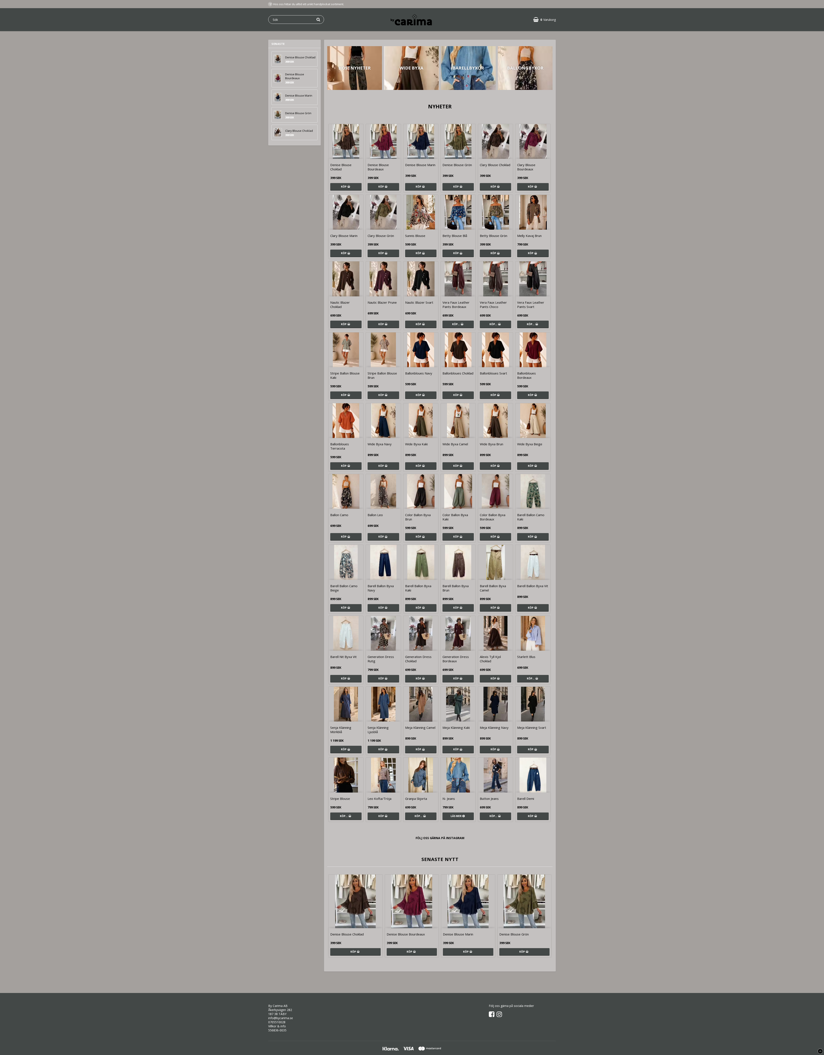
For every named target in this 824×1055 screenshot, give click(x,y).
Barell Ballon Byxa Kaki (418, 588)
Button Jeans (489, 798)
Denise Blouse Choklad (300, 57)
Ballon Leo (375, 515)
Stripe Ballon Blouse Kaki (345, 375)
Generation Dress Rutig (381, 659)
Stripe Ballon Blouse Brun (382, 375)
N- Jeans (448, 798)
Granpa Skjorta (416, 798)
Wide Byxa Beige (529, 444)
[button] (544, 19)
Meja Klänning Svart (531, 727)
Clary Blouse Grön (381, 235)
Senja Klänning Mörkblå (340, 729)
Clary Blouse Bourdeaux (526, 167)
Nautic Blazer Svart (419, 302)
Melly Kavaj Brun (529, 235)
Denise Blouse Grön (298, 113)
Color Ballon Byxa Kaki (455, 517)
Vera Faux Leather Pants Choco (493, 304)
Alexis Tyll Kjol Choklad (490, 659)
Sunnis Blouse (415, 235)
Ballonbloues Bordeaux (526, 375)
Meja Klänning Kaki (456, 727)
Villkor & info (277, 1026)
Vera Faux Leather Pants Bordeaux (456, 304)
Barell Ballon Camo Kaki (530, 517)
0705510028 (276, 1022)
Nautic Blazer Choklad (340, 304)
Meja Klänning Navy (494, 727)
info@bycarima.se (280, 1018)
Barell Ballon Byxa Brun (455, 588)
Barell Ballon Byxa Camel (493, 588)
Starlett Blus (526, 657)
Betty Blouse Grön (493, 235)
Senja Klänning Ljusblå (378, 729)
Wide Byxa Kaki (416, 444)
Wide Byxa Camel (455, 444)
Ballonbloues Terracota (339, 446)
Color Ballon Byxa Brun (418, 517)
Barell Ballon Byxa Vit (532, 586)
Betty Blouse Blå (454, 235)
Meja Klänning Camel (420, 727)
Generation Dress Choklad (418, 659)
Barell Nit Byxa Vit (343, 657)
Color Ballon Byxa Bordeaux (492, 517)
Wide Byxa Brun (491, 444)
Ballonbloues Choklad (457, 373)
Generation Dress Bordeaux (455, 659)
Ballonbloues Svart (493, 373)
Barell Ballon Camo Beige (343, 588)
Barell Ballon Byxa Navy (381, 588)
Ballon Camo (339, 515)
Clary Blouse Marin (343, 235)
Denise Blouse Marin (298, 95)
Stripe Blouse (340, 798)
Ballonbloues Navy (418, 373)
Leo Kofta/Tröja (379, 798)
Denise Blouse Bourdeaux (294, 76)
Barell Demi (525, 798)
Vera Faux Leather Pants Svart (530, 304)
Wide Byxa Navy (380, 444)
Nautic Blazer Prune (382, 302)
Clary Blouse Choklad (299, 131)
